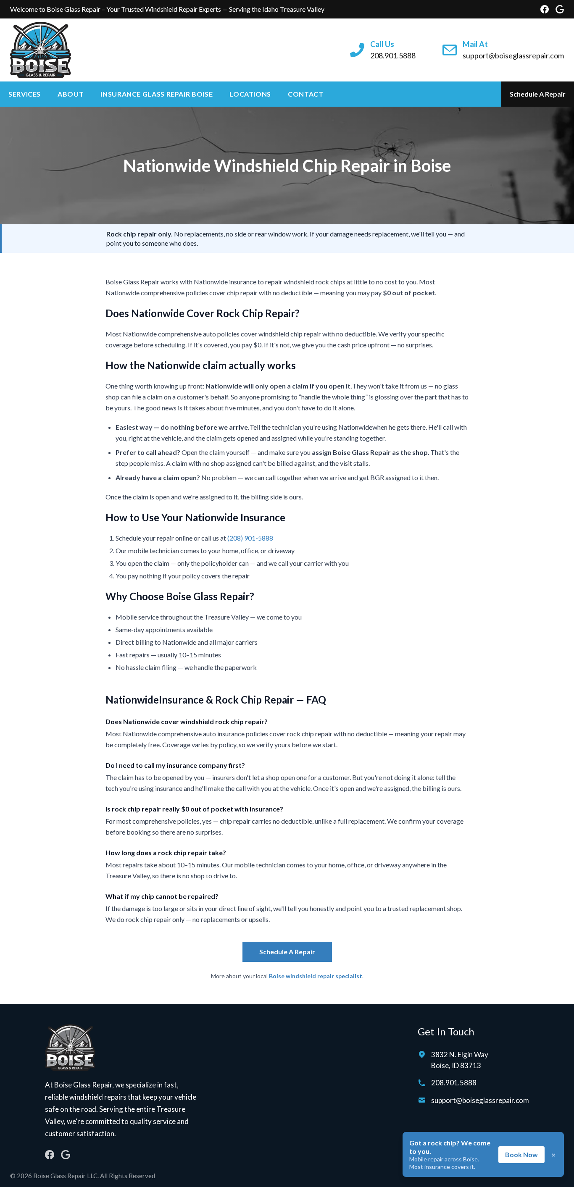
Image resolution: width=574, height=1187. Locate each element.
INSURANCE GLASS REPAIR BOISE (156, 94)
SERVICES (24, 94)
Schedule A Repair (538, 94)
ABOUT (71, 94)
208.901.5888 (454, 1082)
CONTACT (305, 94)
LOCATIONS (250, 94)
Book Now (521, 1154)
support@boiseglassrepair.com (480, 1100)
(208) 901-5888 (250, 538)
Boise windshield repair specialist (315, 976)
